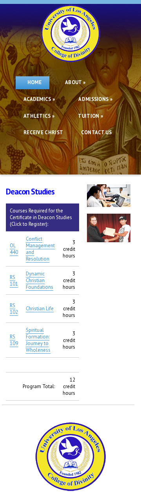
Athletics (39, 116)
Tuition (90, 116)
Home (33, 82)
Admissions (95, 99)
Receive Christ (44, 132)
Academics (39, 99)
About (75, 82)
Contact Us (96, 132)
